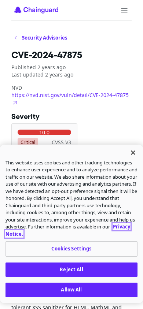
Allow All (71, 289)
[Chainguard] (36, 10)
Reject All (71, 269)
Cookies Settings (71, 248)
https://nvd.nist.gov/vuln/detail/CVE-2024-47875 (70, 95)
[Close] (133, 153)
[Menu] (124, 10)
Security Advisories (44, 37)
